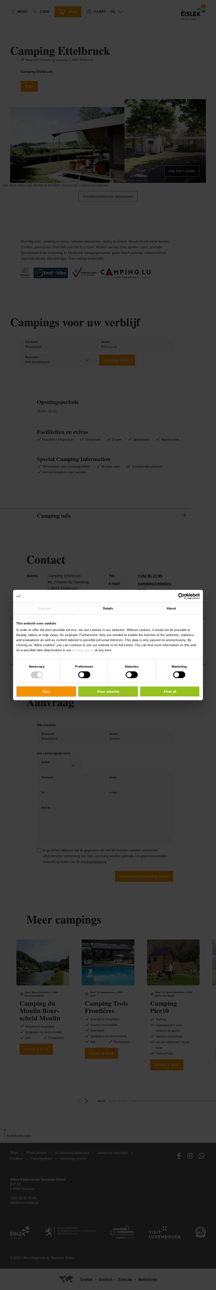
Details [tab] (108, 608)
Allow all (169, 691)
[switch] (84, 674)
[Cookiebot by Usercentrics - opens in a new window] (181, 596)
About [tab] (171, 608)
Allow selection (108, 691)
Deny (46, 691)
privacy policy (83, 650)
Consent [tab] (44, 608)
